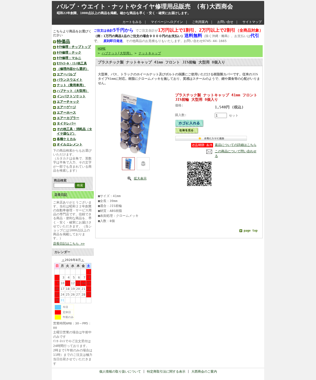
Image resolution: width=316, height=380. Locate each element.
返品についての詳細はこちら (236, 145)
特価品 (63, 41)
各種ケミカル (66, 139)
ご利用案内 (200, 22)
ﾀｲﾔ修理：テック (69, 52)
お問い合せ (225, 22)
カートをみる (132, 22)
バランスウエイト (69, 79)
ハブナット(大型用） (117, 53)
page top (250, 230)
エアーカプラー (68, 118)
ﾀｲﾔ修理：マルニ (69, 58)
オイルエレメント (69, 144)
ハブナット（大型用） (73, 91)
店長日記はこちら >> (69, 243)
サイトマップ (252, 22)
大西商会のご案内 (204, 371)
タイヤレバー (66, 123)
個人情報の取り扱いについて (120, 371)
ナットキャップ (149, 53)
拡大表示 (140, 178)
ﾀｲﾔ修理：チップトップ (74, 47)
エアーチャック (68, 101)
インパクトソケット (71, 96)
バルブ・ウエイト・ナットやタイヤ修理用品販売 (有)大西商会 (145, 6)
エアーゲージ (66, 107)
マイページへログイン (167, 22)
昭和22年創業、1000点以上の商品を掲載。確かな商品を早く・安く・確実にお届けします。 (124, 13)
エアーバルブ (66, 74)
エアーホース (66, 112)
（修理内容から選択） (73, 69)
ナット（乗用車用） (71, 85)
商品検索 (60, 180)
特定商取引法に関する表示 (166, 371)
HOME (102, 48)
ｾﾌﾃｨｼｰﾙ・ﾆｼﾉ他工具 (72, 63)
